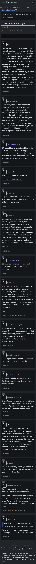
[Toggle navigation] (3, 2)
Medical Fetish (17, 7)
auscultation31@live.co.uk (12, 179)
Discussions (7, 7)
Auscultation (26, 7)
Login (15, 3)
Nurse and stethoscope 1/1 (9, 10)
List (4, 27)
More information (8, 18)
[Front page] (1, 7)
